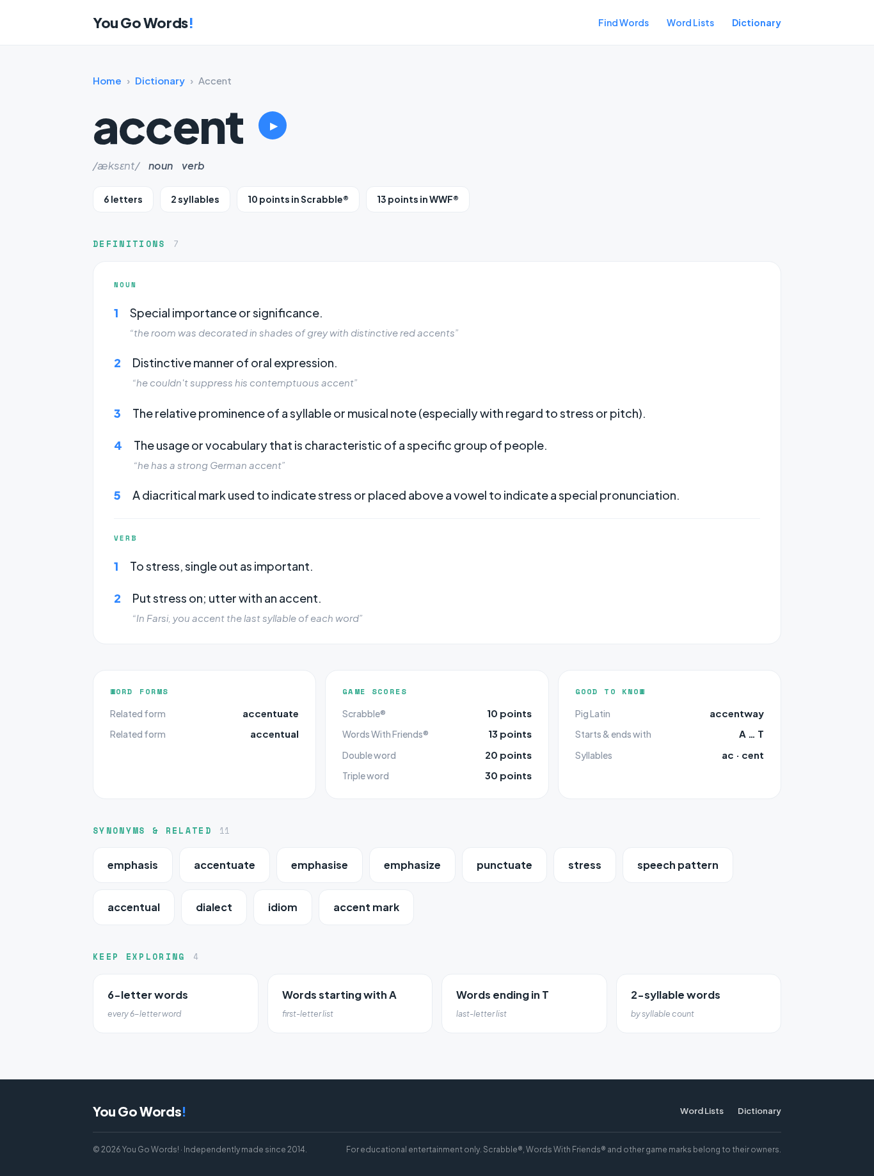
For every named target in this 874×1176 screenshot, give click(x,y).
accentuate (270, 713)
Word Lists (690, 22)
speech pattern (678, 864)
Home (107, 80)
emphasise (319, 864)
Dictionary (756, 22)
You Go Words (143, 22)
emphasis (132, 864)
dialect (214, 907)
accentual (274, 733)
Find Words (623, 22)
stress (584, 864)
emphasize (412, 864)
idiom (283, 907)
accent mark (366, 907)
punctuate (504, 864)
